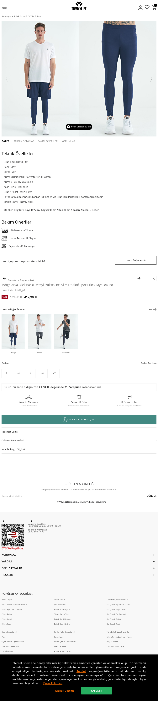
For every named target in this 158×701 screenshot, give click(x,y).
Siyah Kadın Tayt (61, 614)
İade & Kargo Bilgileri (13, 449)
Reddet (81, 671)
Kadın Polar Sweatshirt (64, 632)
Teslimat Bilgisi (10, 431)
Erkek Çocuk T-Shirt (115, 646)
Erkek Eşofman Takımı (12, 609)
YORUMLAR (68, 141)
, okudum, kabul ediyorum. (81, 501)
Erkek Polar (7, 614)
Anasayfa (7, 16)
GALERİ (6, 141)
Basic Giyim (7, 599)
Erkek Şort (6, 624)
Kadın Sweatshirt (9, 632)
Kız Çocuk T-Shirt (114, 619)
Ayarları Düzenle (64, 690)
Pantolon (58, 637)
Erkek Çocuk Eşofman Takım (119, 637)
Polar (4, 637)
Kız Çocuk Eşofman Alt (117, 614)
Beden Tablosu (148, 363)
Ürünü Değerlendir (136, 260)
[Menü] (4, 8)
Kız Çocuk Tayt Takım (116, 609)
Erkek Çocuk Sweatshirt (65, 641)
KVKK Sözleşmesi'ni (67, 501)
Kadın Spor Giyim (62, 609)
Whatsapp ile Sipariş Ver (82, 419)
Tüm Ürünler (7, 651)
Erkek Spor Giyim (62, 624)
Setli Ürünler (60, 646)
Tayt (39, 16)
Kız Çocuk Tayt (113, 624)
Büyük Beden (112, 641)
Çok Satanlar (60, 604)
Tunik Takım (59, 599)
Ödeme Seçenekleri (13, 440)
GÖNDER (151, 495)
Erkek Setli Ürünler (62, 619)
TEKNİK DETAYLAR (24, 141)
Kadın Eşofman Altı (10, 646)
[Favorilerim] (147, 7)
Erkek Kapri (7, 619)
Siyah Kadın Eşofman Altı (13, 641)
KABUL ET (96, 690)
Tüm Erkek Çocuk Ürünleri (118, 632)
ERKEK (17, 16)
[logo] (79, 6)
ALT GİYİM (28, 16)
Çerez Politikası (52, 683)
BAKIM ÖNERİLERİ (48, 141)
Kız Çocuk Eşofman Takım (118, 604)
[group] (40, 78)
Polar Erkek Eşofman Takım (14, 604)
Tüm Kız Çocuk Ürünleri (117, 599)
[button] (6, 79)
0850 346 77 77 (36, 531)
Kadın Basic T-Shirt (62, 651)
